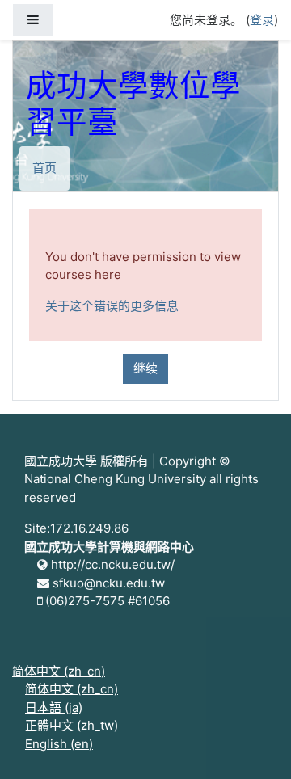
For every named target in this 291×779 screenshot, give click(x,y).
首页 (44, 167)
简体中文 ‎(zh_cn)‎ (58, 671)
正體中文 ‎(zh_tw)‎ (71, 725)
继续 (145, 368)
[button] (254, 744)
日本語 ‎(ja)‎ (53, 707)
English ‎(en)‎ (59, 744)
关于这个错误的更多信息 (112, 306)
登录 (262, 19)
